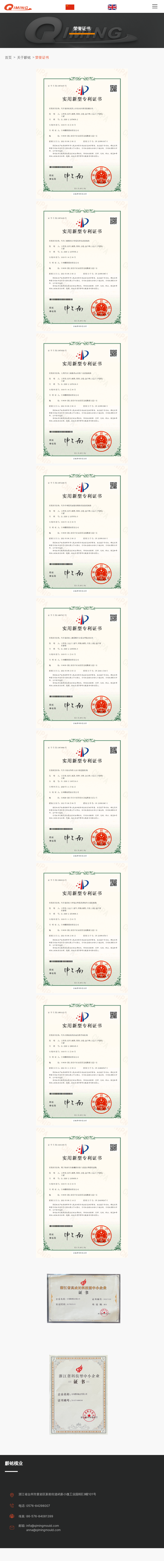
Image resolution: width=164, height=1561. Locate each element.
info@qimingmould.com (42, 1525)
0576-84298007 (38, 1505)
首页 (8, 57)
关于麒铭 (24, 57)
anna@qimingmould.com (43, 1530)
